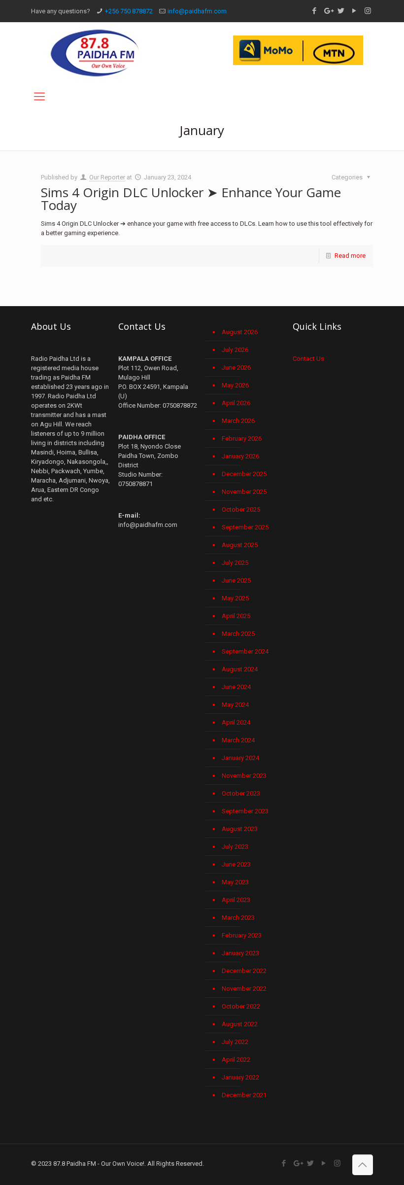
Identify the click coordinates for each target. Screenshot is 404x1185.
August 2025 (240, 545)
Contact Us (308, 358)
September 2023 (245, 811)
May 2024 (235, 704)
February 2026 (242, 438)
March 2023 (238, 917)
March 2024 (238, 740)
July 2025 (235, 562)
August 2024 (240, 669)
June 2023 (236, 864)
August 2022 (240, 1024)
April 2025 (236, 616)
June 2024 (236, 687)
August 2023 (240, 829)
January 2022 (240, 1077)
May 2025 (235, 598)
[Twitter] (341, 10)
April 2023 (236, 900)
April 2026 (236, 403)
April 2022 (236, 1059)
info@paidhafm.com (197, 11)
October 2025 (241, 509)
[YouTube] (354, 10)
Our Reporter (107, 177)
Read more (350, 255)
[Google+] (328, 10)
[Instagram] (368, 10)
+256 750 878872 (129, 11)
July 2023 (235, 846)
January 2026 (240, 456)
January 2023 (240, 953)
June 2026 (236, 367)
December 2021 (244, 1095)
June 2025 (236, 580)
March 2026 (238, 420)
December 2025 (244, 474)
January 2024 (240, 758)
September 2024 (245, 651)
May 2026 (235, 385)
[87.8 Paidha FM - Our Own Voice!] (95, 52)
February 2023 (242, 935)
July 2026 (235, 349)
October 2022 (241, 1006)
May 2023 (235, 882)
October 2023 (241, 793)
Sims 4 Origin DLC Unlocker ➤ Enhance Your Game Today (191, 198)
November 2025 (244, 491)
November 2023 (244, 775)
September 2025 (245, 527)
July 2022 (235, 1042)
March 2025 (238, 633)
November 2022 (244, 988)
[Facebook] (314, 10)
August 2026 (240, 332)
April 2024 (236, 722)
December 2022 (244, 971)
